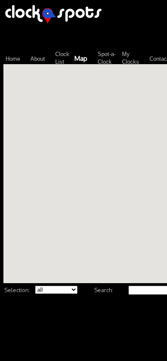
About (37, 59)
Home (13, 59)
